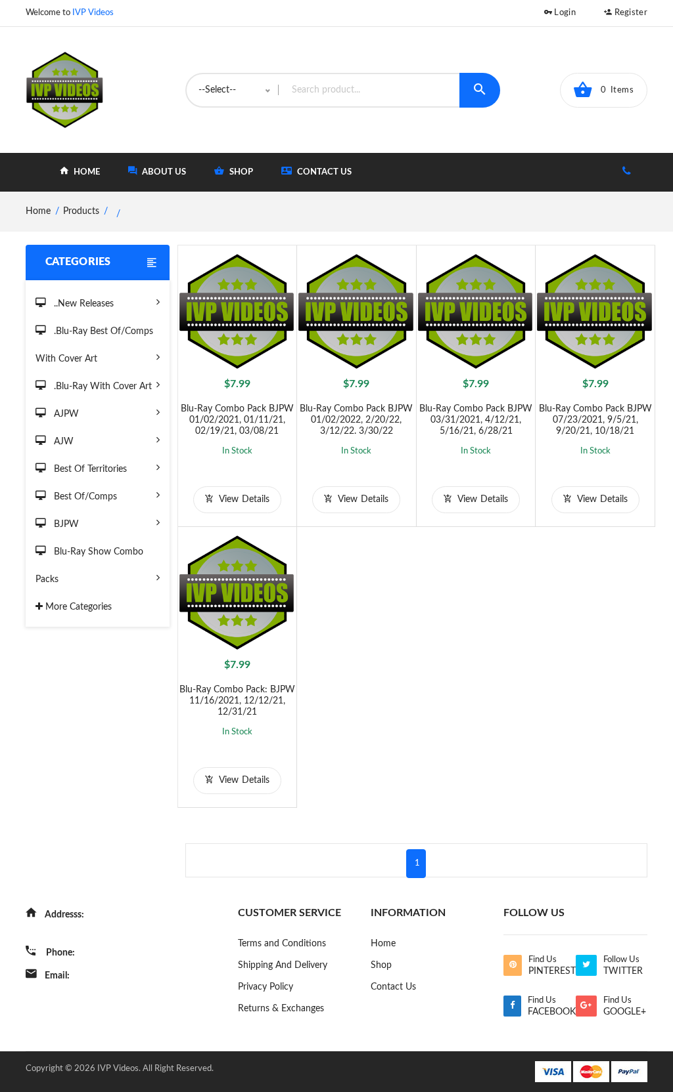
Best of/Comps (84, 496)
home (86, 172)
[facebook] (512, 1006)
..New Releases (82, 303)
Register (629, 13)
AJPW (65, 414)
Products (81, 211)
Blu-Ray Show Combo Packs (89, 565)
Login (564, 13)
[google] (586, 1006)
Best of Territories (89, 469)
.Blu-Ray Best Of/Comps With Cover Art (94, 345)
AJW (62, 441)
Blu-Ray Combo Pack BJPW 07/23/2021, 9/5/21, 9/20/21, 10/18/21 (595, 420)
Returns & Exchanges (281, 1008)
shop (240, 172)
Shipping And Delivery (282, 965)
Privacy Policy (265, 987)
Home (383, 943)
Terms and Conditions (282, 943)
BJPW (65, 524)
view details (242, 499)
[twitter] (586, 965)
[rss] (512, 965)
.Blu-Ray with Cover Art (101, 386)
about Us (163, 172)
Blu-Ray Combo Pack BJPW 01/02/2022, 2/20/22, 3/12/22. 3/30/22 (356, 420)
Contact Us (323, 172)
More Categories (77, 607)
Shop (381, 965)
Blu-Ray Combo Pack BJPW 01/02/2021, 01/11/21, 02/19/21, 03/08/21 (237, 420)
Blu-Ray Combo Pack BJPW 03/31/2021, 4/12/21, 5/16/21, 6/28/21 (475, 420)
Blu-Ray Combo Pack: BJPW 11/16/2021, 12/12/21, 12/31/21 (237, 701)
